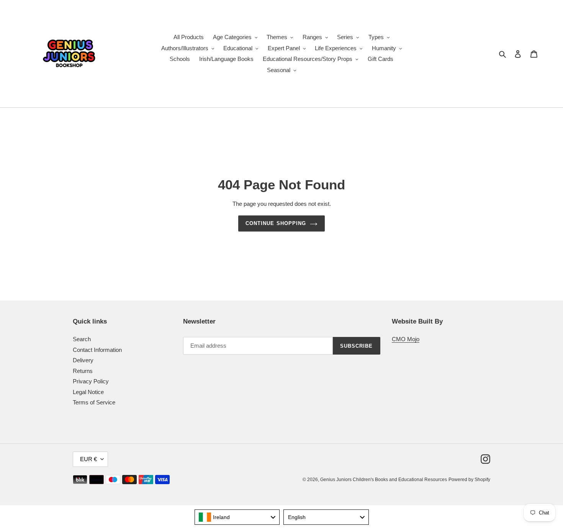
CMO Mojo (405, 339)
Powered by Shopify (469, 479)
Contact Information (97, 350)
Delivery (83, 360)
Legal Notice (88, 392)
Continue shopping (275, 223)
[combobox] (237, 517)
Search (82, 339)
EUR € (88, 459)
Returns (83, 371)
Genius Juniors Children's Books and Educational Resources (383, 479)
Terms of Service (94, 402)
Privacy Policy (91, 381)
